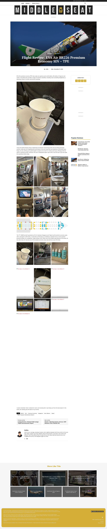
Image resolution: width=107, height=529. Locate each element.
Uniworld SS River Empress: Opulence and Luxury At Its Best (84, 154)
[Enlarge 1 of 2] (49, 244)
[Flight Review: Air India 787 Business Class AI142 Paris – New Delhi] (24, 478)
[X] (24, 438)
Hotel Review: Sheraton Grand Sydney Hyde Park (83, 149)
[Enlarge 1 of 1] (66, 269)
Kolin (47, 69)
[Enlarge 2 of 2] (66, 244)
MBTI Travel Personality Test (78, 0)
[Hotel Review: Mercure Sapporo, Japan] (53, 492)
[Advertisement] (80, 99)
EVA (26, 413)
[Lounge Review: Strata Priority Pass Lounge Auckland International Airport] (82, 478)
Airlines (57, 53)
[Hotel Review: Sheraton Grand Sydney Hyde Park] (74, 149)
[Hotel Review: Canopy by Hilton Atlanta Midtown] (88, 492)
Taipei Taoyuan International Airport (25, 414)
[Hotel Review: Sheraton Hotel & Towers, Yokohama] (18, 492)
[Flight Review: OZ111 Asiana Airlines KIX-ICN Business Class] (53, 478)
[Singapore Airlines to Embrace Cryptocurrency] (74, 165)
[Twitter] (102, 517)
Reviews (27, 3)
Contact (85, 0)
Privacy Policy (35, 3)
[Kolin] (20, 434)
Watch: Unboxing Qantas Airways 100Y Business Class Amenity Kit (55, 422)
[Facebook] (76, 81)
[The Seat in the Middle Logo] (97, 511)
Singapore (40, 413)
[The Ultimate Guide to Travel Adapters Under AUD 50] (71, 492)
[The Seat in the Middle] (53, 10)
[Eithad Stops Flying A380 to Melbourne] (36, 492)
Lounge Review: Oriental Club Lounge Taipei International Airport (28, 422)
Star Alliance (47, 413)
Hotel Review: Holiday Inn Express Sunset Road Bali (83, 160)
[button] (85, 3)
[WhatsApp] (85, 81)
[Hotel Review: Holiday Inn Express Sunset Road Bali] (74, 160)
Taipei (52, 413)
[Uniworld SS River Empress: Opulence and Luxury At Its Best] (74, 155)
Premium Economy (32, 413)
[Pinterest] (82, 81)
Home (22, 3)
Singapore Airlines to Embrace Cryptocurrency (83, 165)
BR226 (22, 413)
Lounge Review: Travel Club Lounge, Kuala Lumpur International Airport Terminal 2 (84, 143)
